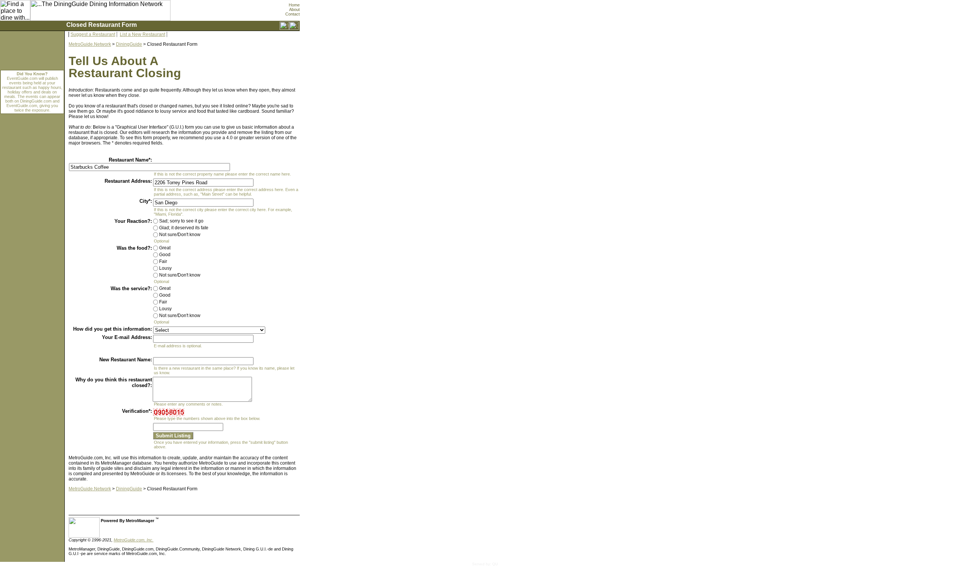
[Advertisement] (334, 398)
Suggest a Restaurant (92, 34)
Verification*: (137, 411)
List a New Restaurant (142, 34)
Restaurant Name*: (130, 160)
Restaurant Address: (128, 181)
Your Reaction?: (133, 221)
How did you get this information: (112, 329)
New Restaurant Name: (125, 359)
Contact (292, 14)
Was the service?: (131, 288)
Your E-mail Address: (127, 337)
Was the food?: (134, 248)
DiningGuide (129, 44)
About (294, 9)
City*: (145, 201)
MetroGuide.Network (90, 44)
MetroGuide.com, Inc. (133, 540)
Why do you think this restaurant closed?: (113, 382)
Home (294, 5)
